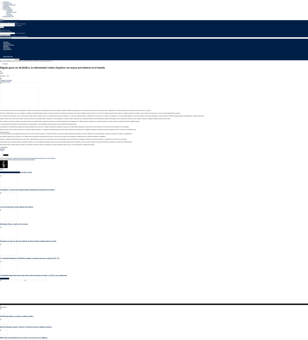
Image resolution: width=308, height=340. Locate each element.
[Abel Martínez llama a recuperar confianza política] (4, 313)
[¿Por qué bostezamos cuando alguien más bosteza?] (8, 203)
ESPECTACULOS (11, 12)
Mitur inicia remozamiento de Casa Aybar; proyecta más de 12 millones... (24, 337)
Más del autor (26, 172)
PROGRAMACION (8, 16)
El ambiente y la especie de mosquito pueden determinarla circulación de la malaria (27, 190)
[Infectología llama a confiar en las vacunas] (8, 221)
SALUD (8, 13)
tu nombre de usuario (20, 23)
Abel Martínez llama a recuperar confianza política (16, 316)
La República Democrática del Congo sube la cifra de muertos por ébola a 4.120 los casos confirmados (33, 275)
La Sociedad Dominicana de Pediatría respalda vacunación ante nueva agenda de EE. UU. (30, 258)
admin (1, 73)
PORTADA (6, 2)
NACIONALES (7, 3)
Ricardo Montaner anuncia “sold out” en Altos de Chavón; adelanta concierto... (26, 327)
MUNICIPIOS (7, 7)
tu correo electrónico (20, 33)
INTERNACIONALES (9, 5)
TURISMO (9, 10)
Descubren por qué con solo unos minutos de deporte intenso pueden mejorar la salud (28, 241)
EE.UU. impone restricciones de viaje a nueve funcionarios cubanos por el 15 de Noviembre (31, 158)
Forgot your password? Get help (8, 28)
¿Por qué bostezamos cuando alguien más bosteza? (16, 207)
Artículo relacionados (10, 172)
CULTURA (9, 15)
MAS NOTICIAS (7, 9)
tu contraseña (18, 25)
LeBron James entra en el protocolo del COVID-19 (22, 159)
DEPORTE (6, 6)
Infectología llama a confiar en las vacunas (14, 224)
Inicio (1, 61)
